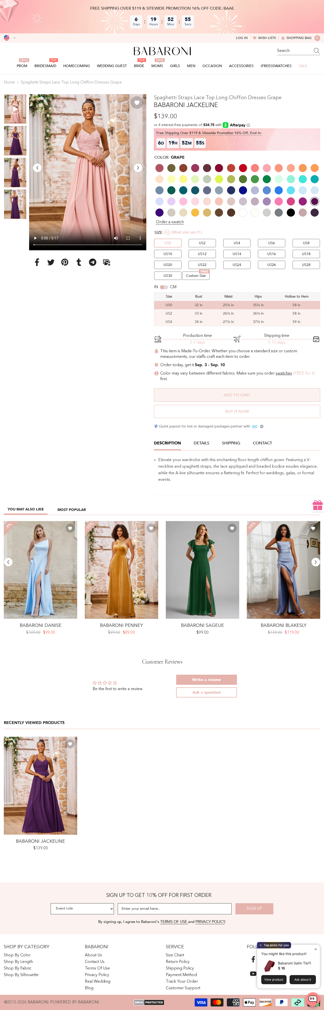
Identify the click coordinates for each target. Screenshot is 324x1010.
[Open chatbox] (313, 999)
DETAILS (201, 443)
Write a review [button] (206, 680)
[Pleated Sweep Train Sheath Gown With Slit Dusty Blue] (283, 570)
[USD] (10, 38)
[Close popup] (315, 949)
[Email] (106, 262)
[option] (87, 172)
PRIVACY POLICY (210, 921)
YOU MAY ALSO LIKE (26, 509)
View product (273, 979)
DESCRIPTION (167, 443)
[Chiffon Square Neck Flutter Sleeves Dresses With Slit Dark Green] (202, 570)
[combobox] (294, 51)
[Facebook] (37, 262)
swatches (284, 374)
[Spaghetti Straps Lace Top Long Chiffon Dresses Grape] (40, 786)
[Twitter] (51, 262)
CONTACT (262, 443)
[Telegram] (92, 262)
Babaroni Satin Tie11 (294, 963)
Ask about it (302, 979)
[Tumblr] (79, 262)
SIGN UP (254, 909)
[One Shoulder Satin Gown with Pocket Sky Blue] (40, 570)
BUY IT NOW (237, 411)
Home (9, 82)
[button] (37, 167)
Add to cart (237, 395)
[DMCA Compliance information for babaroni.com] (149, 1002)
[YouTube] (253, 973)
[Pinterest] (65, 262)
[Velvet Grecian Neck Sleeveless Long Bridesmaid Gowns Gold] (121, 570)
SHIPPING (231, 443)
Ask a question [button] (206, 692)
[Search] (298, 51)
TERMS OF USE (174, 921)
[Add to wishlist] (137, 102)
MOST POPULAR (71, 509)
